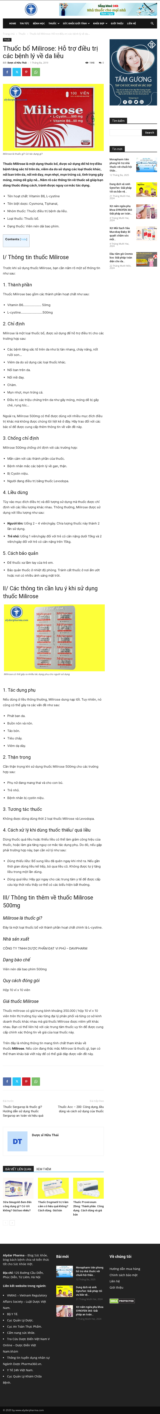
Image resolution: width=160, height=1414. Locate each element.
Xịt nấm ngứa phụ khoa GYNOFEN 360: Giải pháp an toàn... (121, 210)
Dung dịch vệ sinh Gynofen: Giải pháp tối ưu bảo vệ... (121, 188)
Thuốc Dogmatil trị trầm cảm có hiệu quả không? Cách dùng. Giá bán (53, 1206)
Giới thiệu (117, 23)
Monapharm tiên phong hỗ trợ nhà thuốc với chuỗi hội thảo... (89, 1271)
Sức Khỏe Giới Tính (75, 23)
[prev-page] (5, 1222)
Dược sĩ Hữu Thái (17, 62)
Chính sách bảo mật (124, 1275)
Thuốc (52, 23)
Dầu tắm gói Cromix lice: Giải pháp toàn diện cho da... (121, 257)
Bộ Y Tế (12, 1314)
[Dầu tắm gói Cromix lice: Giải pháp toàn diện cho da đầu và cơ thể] (146, 259)
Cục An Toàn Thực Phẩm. (24, 1326)
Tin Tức (24, 23)
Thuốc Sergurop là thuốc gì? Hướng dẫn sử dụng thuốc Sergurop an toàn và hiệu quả (23, 1111)
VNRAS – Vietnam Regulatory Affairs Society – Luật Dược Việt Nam (25, 1301)
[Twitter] (16, 72)
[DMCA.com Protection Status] (122, 1302)
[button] (152, 24)
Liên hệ (131, 23)
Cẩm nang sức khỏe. (21, 1333)
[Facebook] (7, 72)
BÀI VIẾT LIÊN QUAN (18, 1169)
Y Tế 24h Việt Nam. (20, 1370)
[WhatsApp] (36, 72)
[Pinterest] (26, 72)
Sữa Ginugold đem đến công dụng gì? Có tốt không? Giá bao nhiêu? (17, 1206)
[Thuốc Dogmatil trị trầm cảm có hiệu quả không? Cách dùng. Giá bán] (53, 1188)
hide (23, 239)
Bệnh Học (39, 23)
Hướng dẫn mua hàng (125, 1269)
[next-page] (12, 1222)
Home (12, 23)
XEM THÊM (43, 1169)
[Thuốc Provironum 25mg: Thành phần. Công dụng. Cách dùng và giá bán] (88, 1188)
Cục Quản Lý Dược (20, 1320)
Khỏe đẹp (98, 23)
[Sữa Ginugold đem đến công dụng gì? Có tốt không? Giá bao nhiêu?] (18, 1188)
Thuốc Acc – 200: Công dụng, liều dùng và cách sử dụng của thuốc (81, 1109)
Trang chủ (9, 34)
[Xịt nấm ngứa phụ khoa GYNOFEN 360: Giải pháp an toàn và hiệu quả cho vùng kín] (146, 211)
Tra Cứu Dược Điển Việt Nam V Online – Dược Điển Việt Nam (26, 1345)
